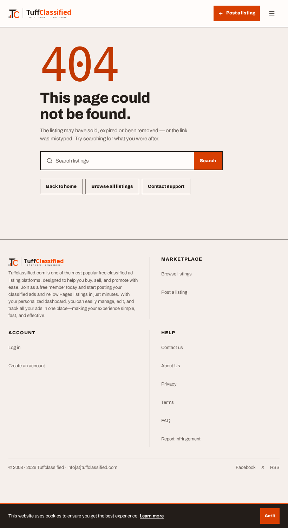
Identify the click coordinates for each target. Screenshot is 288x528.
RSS (275, 467)
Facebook (246, 467)
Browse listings (176, 274)
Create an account (26, 365)
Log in (14, 347)
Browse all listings (112, 186)
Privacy (169, 384)
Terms (167, 402)
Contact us (172, 347)
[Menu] (272, 13)
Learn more (152, 516)
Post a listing (174, 292)
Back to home (61, 186)
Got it (270, 516)
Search (208, 160)
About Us (170, 365)
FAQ (165, 420)
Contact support (166, 186)
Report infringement (181, 439)
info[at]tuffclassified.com (92, 467)
